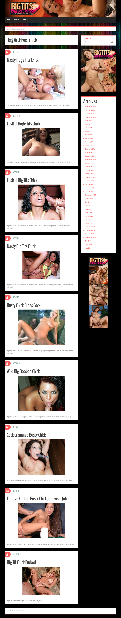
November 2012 (90, 170)
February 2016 (90, 142)
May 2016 (88, 131)
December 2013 (90, 149)
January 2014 (89, 145)
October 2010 (89, 191)
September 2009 (90, 237)
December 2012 (90, 167)
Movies (16, 19)
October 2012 (89, 174)
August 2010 (89, 198)
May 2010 (88, 209)
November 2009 (90, 230)
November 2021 (90, 110)
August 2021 (89, 121)
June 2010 (88, 205)
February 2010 (90, 220)
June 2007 (88, 244)
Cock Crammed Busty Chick (26, 435)
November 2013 (90, 152)
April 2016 (88, 135)
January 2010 (89, 223)
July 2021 (88, 124)
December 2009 (90, 227)
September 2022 (90, 106)
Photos (25, 19)
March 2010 (89, 216)
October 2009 (89, 234)
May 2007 (88, 248)
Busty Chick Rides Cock (23, 305)
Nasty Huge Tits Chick (23, 60)
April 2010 (88, 213)
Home (9, 19)
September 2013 (90, 159)
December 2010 (90, 184)
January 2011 (89, 181)
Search (88, 38)
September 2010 (90, 195)
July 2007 (88, 241)
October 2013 (89, 156)
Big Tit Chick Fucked (21, 562)
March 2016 (89, 138)
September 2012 (90, 177)
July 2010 (88, 202)
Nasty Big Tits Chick (21, 246)
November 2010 (90, 188)
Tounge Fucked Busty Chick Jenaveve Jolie (37, 498)
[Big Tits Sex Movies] (60, 8)
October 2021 (89, 113)
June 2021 (88, 128)
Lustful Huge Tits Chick (23, 123)
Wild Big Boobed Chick (23, 371)
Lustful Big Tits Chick (22, 180)
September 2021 (90, 117)
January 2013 (89, 163)
